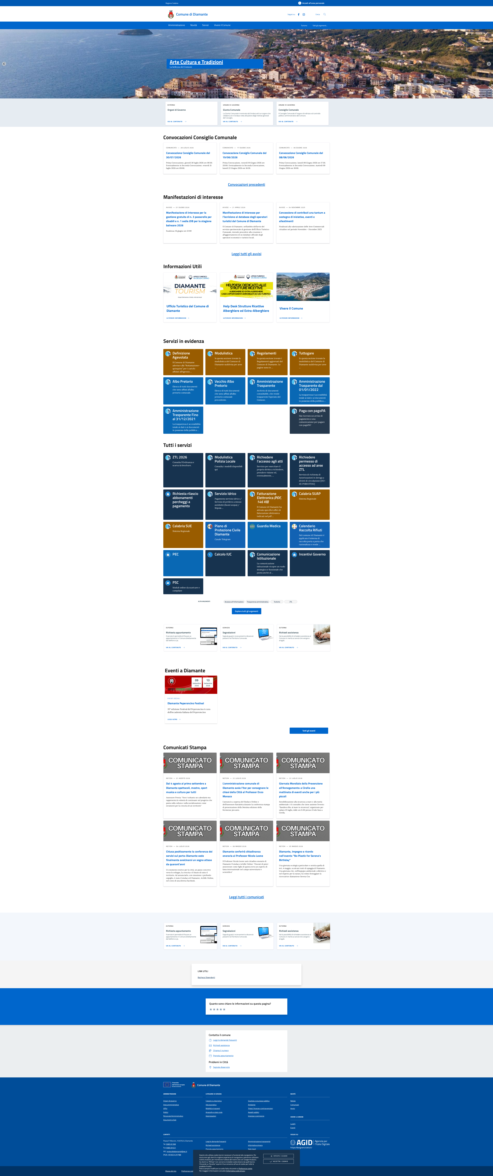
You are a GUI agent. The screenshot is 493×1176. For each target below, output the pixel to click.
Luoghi (292, 1123)
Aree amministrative (171, 1104)
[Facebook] (297, 14)
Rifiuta (280, 1156)
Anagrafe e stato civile (214, 1112)
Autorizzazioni (211, 1116)
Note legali (252, 1149)
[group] (246, 69)
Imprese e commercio (256, 1116)
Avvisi (292, 1108)
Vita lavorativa (211, 1104)
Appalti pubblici (253, 1112)
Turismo (304, 25)
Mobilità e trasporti (213, 1108)
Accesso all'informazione (234, 601)
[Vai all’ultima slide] (4, 64)
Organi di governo (170, 1100)
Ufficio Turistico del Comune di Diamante (188, 308)
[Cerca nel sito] (324, 14)
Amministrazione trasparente (259, 1141)
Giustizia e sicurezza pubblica (258, 1100)
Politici (165, 1112)
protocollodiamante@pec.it (177, 1151)
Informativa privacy (255, 1145)
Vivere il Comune (291, 308)
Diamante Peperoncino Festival (186, 703)
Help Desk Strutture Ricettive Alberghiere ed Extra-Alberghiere (246, 308)
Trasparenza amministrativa (257, 601)
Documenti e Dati (169, 1119)
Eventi (292, 1127)
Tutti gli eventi (308, 730)
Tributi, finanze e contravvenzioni (260, 1108)
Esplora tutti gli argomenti (246, 611)
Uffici (165, 1108)
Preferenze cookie (245, 1168)
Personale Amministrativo (173, 1116)
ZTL (291, 601)
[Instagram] (302, 14)
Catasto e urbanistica (214, 1100)
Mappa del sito (170, 1171)
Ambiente (251, 1104)
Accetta (280, 1161)
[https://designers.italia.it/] (310, 1142)
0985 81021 (171, 1147)
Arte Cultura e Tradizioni (196, 62)
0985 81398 (171, 1144)
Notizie (293, 1100)
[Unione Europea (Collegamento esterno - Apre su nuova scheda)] (174, 1085)
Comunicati (294, 1104)
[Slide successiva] (489, 64)
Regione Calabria (172, 3)
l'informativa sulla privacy (235, 1170)
